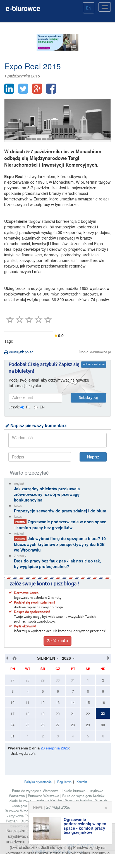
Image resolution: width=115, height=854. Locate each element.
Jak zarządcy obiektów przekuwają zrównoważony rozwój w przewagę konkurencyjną (47, 494)
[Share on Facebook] (51, 88)
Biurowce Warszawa (44, 795)
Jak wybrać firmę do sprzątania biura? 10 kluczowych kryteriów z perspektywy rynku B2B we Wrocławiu (60, 544)
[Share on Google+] (37, 88)
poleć (28, 351)
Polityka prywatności (38, 781)
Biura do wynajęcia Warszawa (36, 790)
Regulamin (64, 781)
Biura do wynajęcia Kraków (84, 795)
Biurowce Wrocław (20, 810)
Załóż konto (57, 641)
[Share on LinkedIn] (9, 88)
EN (88, 8)
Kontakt (81, 781)
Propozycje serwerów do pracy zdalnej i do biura (60, 511)
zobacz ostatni (94, 364)
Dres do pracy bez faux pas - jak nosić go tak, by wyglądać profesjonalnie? (57, 563)
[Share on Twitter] (23, 88)
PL (28, 407)
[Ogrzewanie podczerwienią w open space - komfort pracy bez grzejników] (48, 828)
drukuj (13, 351)
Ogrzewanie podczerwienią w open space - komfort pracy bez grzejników (60, 524)
